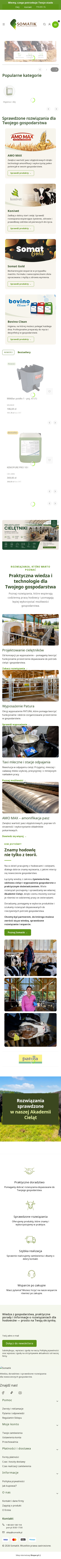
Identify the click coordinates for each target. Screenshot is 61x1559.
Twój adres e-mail (10, 1335)
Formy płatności (10, 1457)
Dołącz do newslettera (19, 1343)
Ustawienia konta (11, 1437)
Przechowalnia (10, 1441)
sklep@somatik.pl (14, 1532)
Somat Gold (16, 266)
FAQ (17, 7)
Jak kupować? (9, 1485)
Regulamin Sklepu (12, 1417)
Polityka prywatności (13, 1481)
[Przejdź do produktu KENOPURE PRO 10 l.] (30, 448)
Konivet (13, 211)
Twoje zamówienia (12, 1432)
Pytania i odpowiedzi (13, 1413)
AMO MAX (15, 155)
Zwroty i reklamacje (12, 1408)
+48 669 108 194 (14, 1525)
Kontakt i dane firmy (13, 1500)
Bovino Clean (17, 322)
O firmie (6, 1510)
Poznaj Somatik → (18, 932)
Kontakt (28, 7)
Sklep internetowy (27, 1555)
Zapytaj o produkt (11, 1505)
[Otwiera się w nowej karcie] (3, 1393)
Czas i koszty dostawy (13, 1461)
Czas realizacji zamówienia (16, 1466)
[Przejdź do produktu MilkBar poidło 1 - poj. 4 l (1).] (30, 379)
